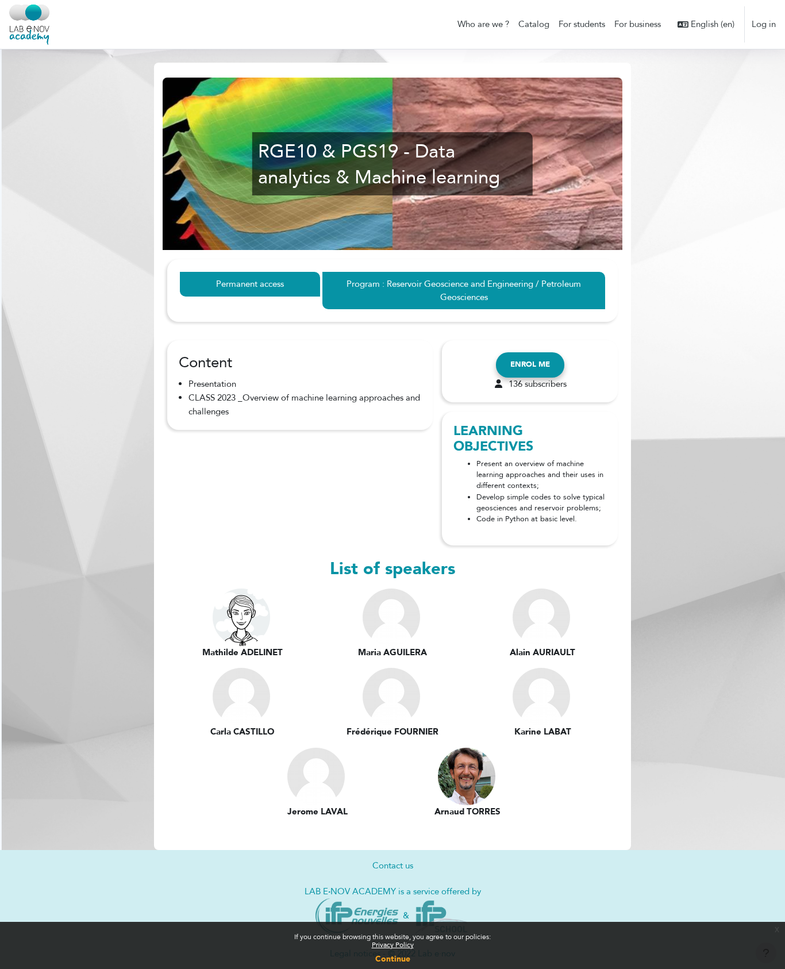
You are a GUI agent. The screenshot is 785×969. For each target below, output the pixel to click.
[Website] (357, 915)
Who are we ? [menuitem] (483, 24)
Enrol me (530, 364)
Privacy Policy (393, 944)
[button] (706, 24)
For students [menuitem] (582, 24)
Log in (764, 24)
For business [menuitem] (637, 24)
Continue (392, 958)
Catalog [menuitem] (533, 24)
